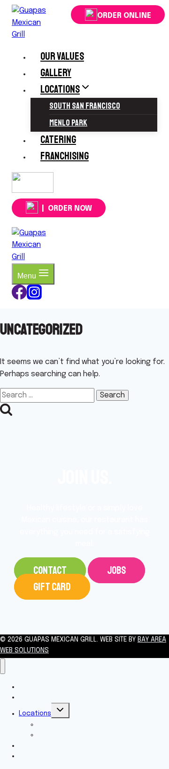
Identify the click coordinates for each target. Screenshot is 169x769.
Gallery (55, 72)
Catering (58, 139)
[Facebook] (19, 297)
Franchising (64, 156)
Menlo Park (68, 123)
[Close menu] (2, 666)
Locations (35, 713)
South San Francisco (84, 106)
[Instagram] (33, 189)
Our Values (62, 56)
